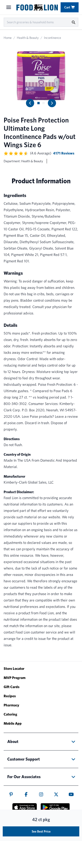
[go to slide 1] (38, 103)
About (12, 741)
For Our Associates (24, 776)
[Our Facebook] (26, 794)
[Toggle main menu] (9, 7)
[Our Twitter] (56, 794)
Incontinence (52, 38)
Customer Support (23, 759)
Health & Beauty (28, 38)
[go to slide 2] (43, 103)
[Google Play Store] (55, 807)
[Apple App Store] (24, 807)
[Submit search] (73, 22)
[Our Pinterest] (11, 794)
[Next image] (51, 103)
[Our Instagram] (41, 794)
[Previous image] (30, 103)
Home (8, 38)
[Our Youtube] (71, 794)
